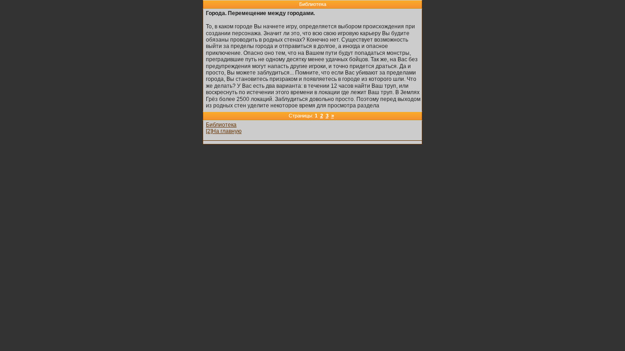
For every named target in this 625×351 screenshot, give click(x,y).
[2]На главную (224, 131)
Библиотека (221, 125)
